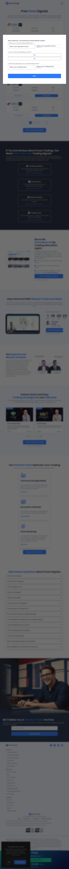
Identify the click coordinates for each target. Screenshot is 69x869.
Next (34, 76)
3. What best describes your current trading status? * (24, 63)
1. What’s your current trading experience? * (21, 43)
